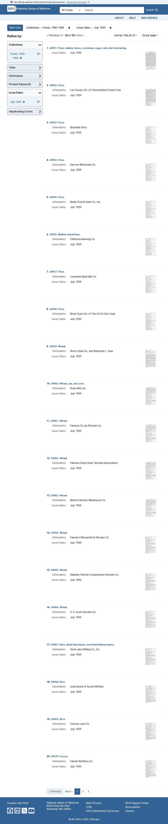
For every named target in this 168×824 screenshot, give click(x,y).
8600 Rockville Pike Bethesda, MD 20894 (59, 807)
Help (132, 18)
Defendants (16, 75)
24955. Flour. (57, 197)
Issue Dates (16, 92)
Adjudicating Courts (21, 111)
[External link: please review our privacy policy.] (10, 810)
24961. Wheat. (59, 420)
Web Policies (93, 803)
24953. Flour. (57, 122)
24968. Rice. (58, 681)
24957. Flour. (57, 271)
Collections (16, 44)
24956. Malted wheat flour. (64, 234)
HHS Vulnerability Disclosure (102, 811)
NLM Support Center (137, 803)
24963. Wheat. (59, 495)
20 (149, 35)
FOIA (89, 807)
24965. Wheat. (59, 570)
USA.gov (95, 819)
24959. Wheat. (57, 346)
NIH (78, 819)
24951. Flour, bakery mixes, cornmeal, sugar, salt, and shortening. (88, 48)
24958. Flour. (57, 309)
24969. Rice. (58, 719)
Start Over (15, 27)
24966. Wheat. (59, 607)
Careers (129, 811)
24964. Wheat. (59, 532)
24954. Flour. (57, 159)
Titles (12, 67)
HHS (85, 819)
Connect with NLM (17, 803)
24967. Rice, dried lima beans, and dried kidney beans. (83, 644)
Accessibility (132, 807)
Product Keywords (20, 84)
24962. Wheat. (59, 458)
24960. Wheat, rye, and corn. (67, 383)
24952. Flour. (57, 85)
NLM (71, 819)
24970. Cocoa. (59, 756)
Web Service (149, 18)
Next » (80, 35)
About (119, 18)
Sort (124, 35)
